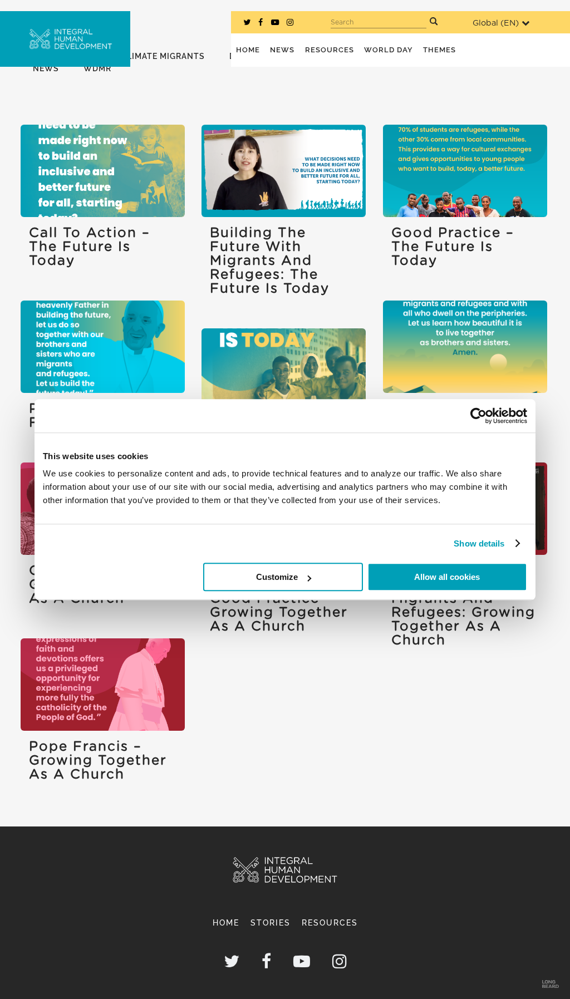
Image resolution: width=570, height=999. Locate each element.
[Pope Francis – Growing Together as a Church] (103, 684)
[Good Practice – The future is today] (465, 171)
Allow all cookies (447, 577)
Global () (496, 23)
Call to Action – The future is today (89, 247)
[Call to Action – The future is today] (103, 171)
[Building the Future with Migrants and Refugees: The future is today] (284, 171)
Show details (479, 543)
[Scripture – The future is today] (465, 347)
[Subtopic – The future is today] (284, 374)
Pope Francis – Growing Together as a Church (98, 760)
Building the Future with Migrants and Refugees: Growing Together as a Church (463, 605)
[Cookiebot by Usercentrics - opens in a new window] (478, 415)
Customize (277, 577)
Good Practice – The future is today (452, 247)
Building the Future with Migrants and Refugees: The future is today (270, 261)
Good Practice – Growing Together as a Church (279, 612)
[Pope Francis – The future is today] (103, 347)
